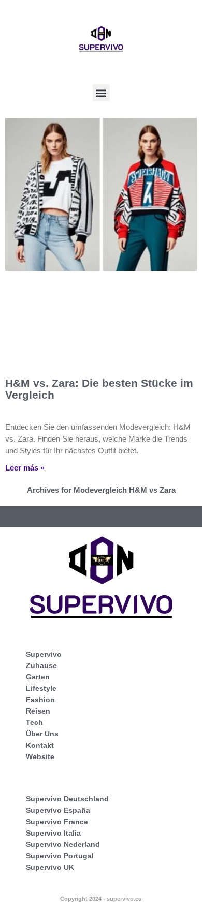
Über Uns (42, 734)
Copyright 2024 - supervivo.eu (101, 899)
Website (40, 756)
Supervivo (44, 654)
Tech (34, 722)
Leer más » (25, 467)
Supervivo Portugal (60, 856)
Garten (38, 677)
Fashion (40, 699)
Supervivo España (58, 810)
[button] (101, 92)
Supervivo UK (50, 867)
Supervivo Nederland (63, 844)
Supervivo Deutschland (67, 799)
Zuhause (41, 665)
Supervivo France (57, 821)
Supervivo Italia (53, 833)
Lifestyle (41, 688)
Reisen (38, 711)
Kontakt (40, 745)
